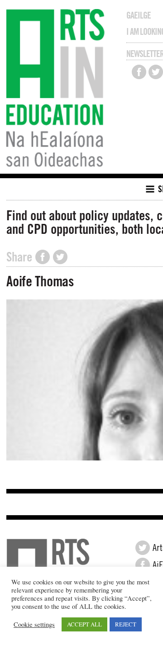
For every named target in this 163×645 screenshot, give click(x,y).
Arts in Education (57, 89)
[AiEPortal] (142, 565)
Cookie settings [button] (34, 625)
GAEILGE (138, 15)
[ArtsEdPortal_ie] (142, 548)
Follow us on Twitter (156, 72)
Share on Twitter (60, 257)
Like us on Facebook (139, 72)
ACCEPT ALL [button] (84, 624)
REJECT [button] (125, 624)
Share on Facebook (42, 257)
